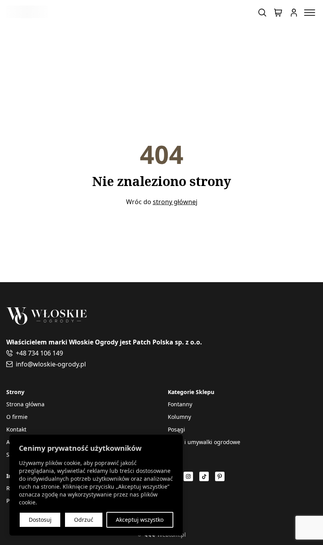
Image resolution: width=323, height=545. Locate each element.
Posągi (176, 429)
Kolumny (179, 416)
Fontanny (180, 404)
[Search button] (262, 13)
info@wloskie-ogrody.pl (51, 364)
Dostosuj (40, 519)
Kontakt (16, 429)
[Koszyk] (278, 13)
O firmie (17, 416)
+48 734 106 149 (39, 353)
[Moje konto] (294, 13)
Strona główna (25, 404)
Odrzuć (83, 519)
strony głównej (175, 201)
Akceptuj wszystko (139, 519)
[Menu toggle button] (309, 12)
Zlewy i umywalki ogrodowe (204, 442)
